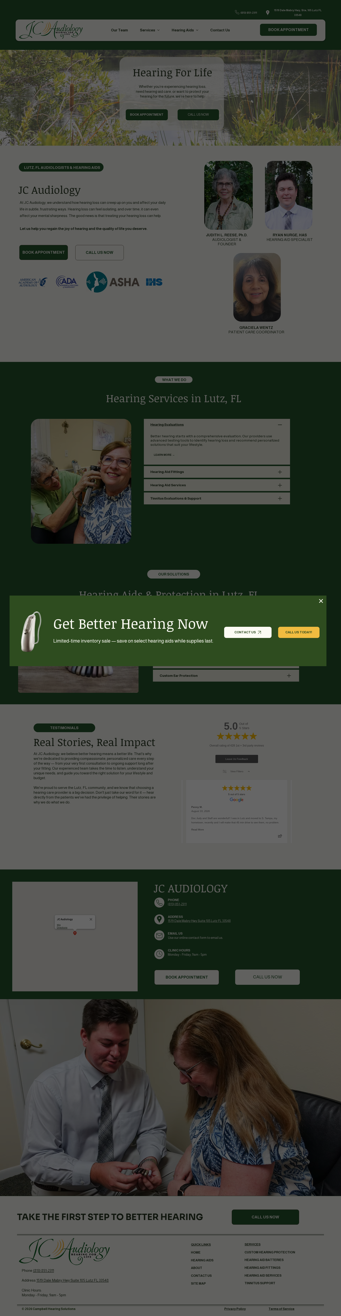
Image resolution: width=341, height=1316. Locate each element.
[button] (321, 601)
